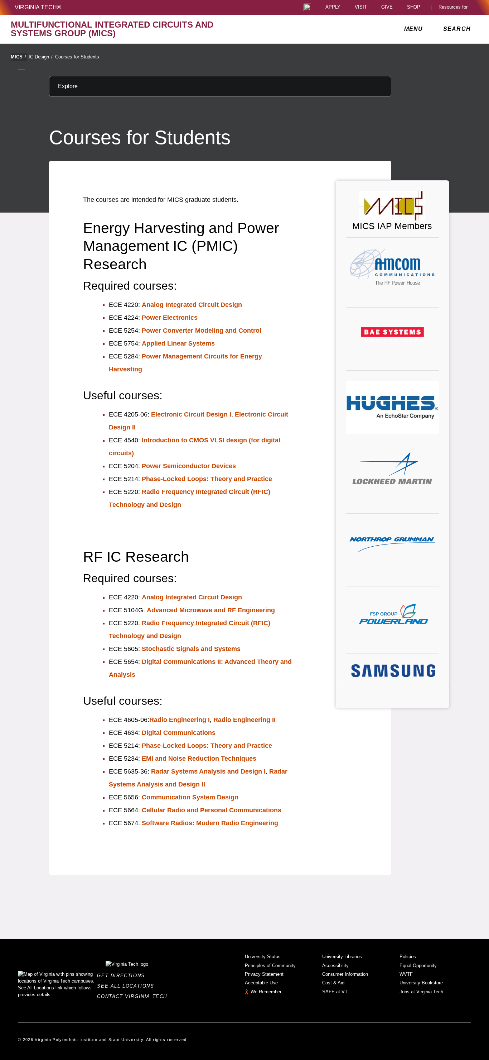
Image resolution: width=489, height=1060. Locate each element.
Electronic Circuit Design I (191, 414)
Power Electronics (170, 317)
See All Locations (127, 986)
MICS (18, 57)
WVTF (406, 974)
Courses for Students (77, 57)
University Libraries (342, 956)
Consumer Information (345, 974)
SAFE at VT (335, 991)
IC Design (41, 57)
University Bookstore (421, 982)
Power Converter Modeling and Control (201, 330)
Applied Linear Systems (178, 343)
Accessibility (335, 965)
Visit (361, 7)
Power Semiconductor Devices (189, 466)
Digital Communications (179, 732)
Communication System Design (190, 797)
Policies (408, 956)
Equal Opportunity (418, 965)
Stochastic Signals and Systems (191, 648)
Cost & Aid (333, 982)
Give (387, 7)
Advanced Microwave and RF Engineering (211, 610)
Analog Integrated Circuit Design (192, 304)
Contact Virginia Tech (134, 996)
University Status (263, 956)
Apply (332, 7)
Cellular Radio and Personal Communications (211, 810)
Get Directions (123, 975)
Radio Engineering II (244, 719)
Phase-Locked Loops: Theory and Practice (207, 479)
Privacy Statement (264, 974)
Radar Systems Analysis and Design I (208, 771)
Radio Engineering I (179, 719)
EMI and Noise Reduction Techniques (199, 758)
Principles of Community (270, 965)
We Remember (266, 991)
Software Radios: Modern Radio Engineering (210, 823)
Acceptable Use (261, 982)
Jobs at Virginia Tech (421, 991)
